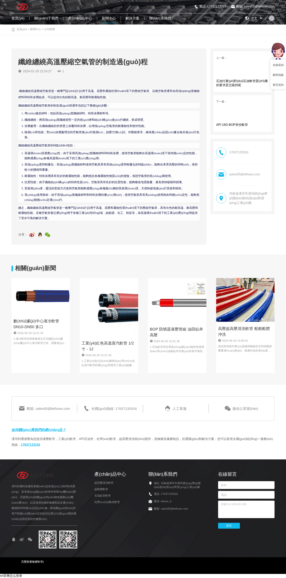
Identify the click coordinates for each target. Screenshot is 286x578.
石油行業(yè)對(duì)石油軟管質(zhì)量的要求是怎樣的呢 (242, 83)
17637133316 (30, 444)
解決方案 (132, 18)
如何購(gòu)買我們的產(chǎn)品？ (38, 430)
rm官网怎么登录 (11, 575)
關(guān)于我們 (46, 18)
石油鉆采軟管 (102, 495)
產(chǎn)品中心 (80, 18)
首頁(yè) (18, 18)
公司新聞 (49, 29)
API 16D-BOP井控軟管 (232, 124)
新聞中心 (109, 18)
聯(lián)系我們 (160, 18)
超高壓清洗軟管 (103, 482)
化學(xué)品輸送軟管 (107, 502)
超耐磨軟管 (101, 489)
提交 (229, 525)
